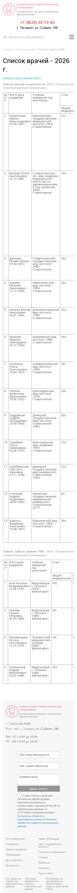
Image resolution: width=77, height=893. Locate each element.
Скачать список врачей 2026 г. (22, 77)
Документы (12, 865)
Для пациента (14, 860)
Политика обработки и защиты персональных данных (37, 823)
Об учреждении (26, 49)
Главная (8, 49)
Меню (70, 37)
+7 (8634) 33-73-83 (37, 22)
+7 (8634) (18, 723)
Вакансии (44, 862)
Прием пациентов (16, 849)
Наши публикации (48, 838)
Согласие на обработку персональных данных (14, 882)
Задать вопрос (38, 788)
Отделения (12, 844)
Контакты (44, 868)
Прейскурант (13, 854)
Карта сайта (45, 873)
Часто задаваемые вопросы (49, 845)
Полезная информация (52, 852)
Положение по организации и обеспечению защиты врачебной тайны (57, 883)
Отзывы (43, 857)
